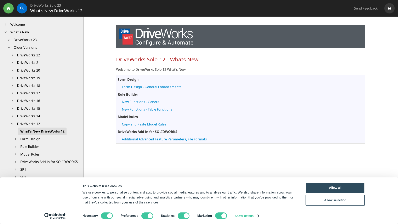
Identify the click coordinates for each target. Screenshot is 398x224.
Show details (244, 216)
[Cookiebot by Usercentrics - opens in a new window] (55, 216)
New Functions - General (141, 102)
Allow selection (335, 200)
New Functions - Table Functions (147, 109)
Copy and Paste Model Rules (144, 124)
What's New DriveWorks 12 (42, 131)
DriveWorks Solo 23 (45, 5)
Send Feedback (366, 8)
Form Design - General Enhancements (151, 87)
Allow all (335, 187)
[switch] (147, 215)
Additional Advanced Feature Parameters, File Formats (164, 139)
